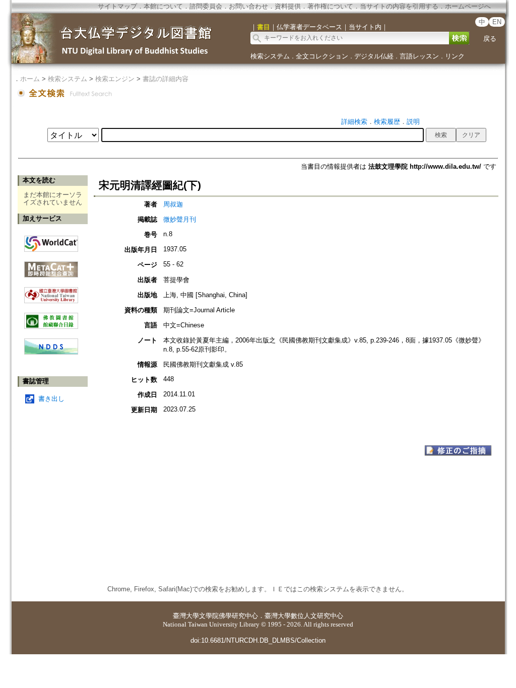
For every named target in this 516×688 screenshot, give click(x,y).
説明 (413, 121)
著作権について (330, 6)
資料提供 (288, 6)
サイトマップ (117, 6)
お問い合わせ (248, 6)
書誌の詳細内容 (165, 79)
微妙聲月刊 (179, 219)
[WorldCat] (51, 241)
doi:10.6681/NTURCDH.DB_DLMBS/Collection (258, 640)
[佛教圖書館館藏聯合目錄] (51, 317)
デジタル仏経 (374, 56)
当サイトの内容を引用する (399, 6)
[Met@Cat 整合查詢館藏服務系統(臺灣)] (51, 266)
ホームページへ (468, 6)
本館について (163, 6)
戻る (489, 38)
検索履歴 (387, 121)
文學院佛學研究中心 (228, 616)
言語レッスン (419, 56)
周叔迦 (173, 204)
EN (496, 22)
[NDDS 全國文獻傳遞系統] (51, 352)
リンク (455, 56)
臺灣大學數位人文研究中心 (304, 616)
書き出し (51, 398)
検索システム (270, 56)
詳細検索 (354, 121)
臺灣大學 (186, 616)
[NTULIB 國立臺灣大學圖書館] (51, 291)
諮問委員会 (205, 6)
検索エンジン (115, 79)
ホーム (30, 79)
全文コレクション (322, 56)
